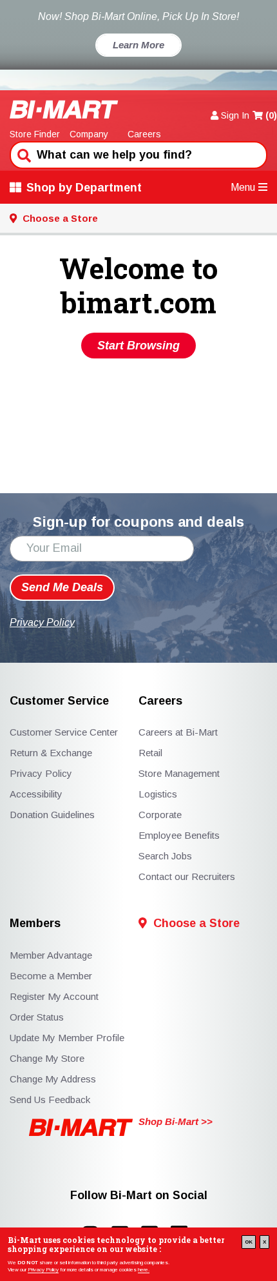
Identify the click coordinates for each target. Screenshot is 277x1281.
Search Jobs (165, 855)
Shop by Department (84, 187)
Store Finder (35, 134)
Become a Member (51, 975)
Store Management (179, 773)
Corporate (160, 814)
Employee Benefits (179, 835)
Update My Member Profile (67, 1037)
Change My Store (47, 1058)
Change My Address (53, 1078)
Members (35, 923)
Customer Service (59, 701)
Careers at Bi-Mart (178, 732)
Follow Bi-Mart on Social (138, 1195)
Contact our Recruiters (186, 876)
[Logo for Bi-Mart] (64, 109)
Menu (243, 187)
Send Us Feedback (50, 1099)
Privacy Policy (43, 1270)
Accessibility (36, 793)
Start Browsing (138, 345)
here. (143, 1270)
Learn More (138, 44)
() (271, 115)
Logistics (157, 793)
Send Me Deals (62, 587)
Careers (144, 134)
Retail (150, 752)
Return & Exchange (51, 752)
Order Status (37, 1017)
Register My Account (54, 996)
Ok (249, 1242)
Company (89, 134)
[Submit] (22, 154)
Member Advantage (51, 955)
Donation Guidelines (52, 814)
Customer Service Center (64, 732)
